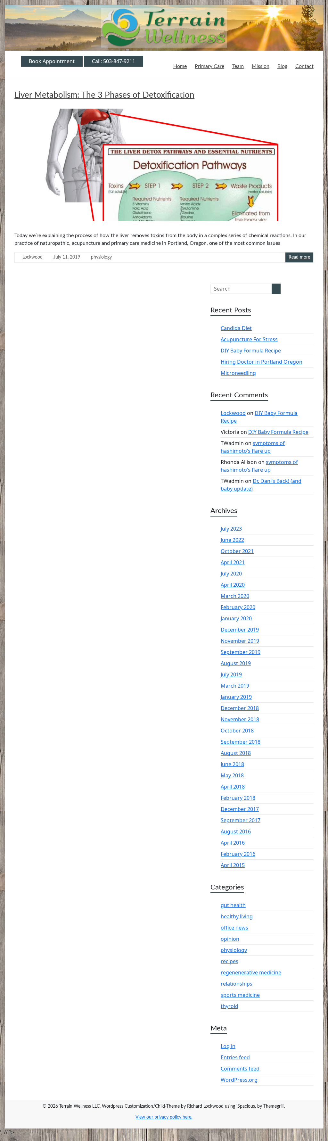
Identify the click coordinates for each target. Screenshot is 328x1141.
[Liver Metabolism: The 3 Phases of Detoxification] (164, 166)
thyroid (229, 1006)
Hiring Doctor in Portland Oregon (261, 361)
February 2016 (238, 853)
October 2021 (237, 551)
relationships (236, 983)
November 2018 (240, 719)
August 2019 (236, 663)
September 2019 (240, 652)
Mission (260, 66)
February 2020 (238, 607)
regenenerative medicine (251, 972)
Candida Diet (236, 328)
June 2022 (232, 539)
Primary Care (209, 66)
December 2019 (240, 629)
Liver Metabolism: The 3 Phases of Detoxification (104, 95)
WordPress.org (239, 1079)
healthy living (237, 916)
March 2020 (235, 595)
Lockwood (32, 257)
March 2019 (235, 685)
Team (238, 66)
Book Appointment (52, 61)
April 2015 (233, 865)
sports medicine (240, 994)
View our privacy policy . (163, 1117)
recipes (229, 961)
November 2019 (240, 640)
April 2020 (233, 584)
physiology (101, 257)
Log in (228, 1046)
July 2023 (231, 528)
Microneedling (238, 372)
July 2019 (231, 674)
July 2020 (231, 573)
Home (180, 66)
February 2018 (238, 797)
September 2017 (240, 820)
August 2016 (236, 831)
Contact (304, 66)
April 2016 (233, 842)
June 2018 (232, 764)
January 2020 (236, 618)
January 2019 (236, 696)
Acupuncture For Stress (249, 339)
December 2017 (240, 809)
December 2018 (240, 708)
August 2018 (236, 753)
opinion (230, 938)
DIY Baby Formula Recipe (251, 350)
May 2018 (232, 775)
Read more (299, 257)
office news (234, 927)
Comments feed (240, 1068)
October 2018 (237, 730)
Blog (282, 66)
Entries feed (235, 1057)
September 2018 (240, 741)
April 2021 (233, 562)
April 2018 (233, 786)
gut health (233, 905)
